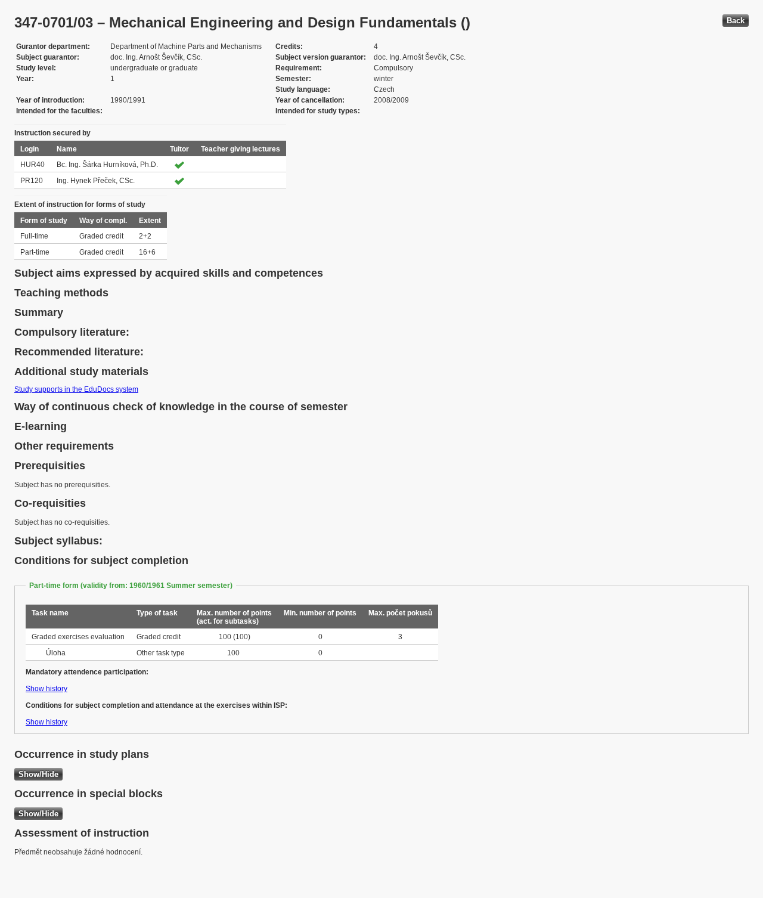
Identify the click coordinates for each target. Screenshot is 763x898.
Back (736, 20)
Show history (46, 689)
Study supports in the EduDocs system (76, 389)
